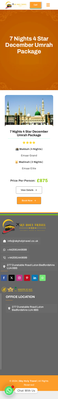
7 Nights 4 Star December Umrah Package (29, 133)
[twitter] (12, 278)
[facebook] (4, 278)
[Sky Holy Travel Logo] (25, 217)
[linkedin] (35, 278)
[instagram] (19, 278)
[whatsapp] (42, 278)
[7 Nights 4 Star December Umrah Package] (29, 97)
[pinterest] (27, 278)
